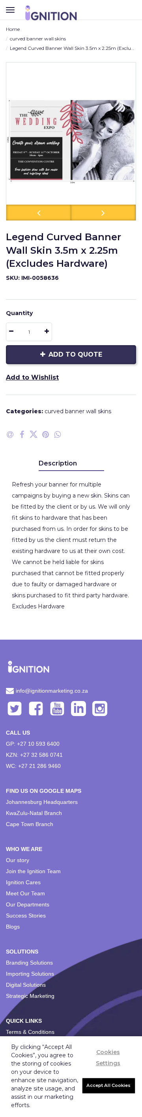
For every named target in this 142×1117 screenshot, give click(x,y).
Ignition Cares (23, 882)
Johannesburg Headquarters (42, 802)
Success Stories (26, 915)
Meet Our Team (25, 893)
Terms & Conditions (30, 1032)
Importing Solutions (30, 974)
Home (13, 29)
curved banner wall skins (38, 39)
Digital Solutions (26, 985)
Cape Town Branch (29, 824)
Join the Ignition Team (33, 871)
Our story (17, 860)
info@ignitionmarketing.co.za (52, 691)
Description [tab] (58, 463)
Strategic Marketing (30, 996)
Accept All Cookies (108, 1085)
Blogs (13, 926)
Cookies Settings (108, 1058)
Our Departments (27, 904)
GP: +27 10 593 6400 (33, 744)
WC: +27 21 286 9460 (33, 766)
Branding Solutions (29, 962)
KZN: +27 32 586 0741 (34, 755)
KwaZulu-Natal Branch (34, 813)
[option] (71, 141)
